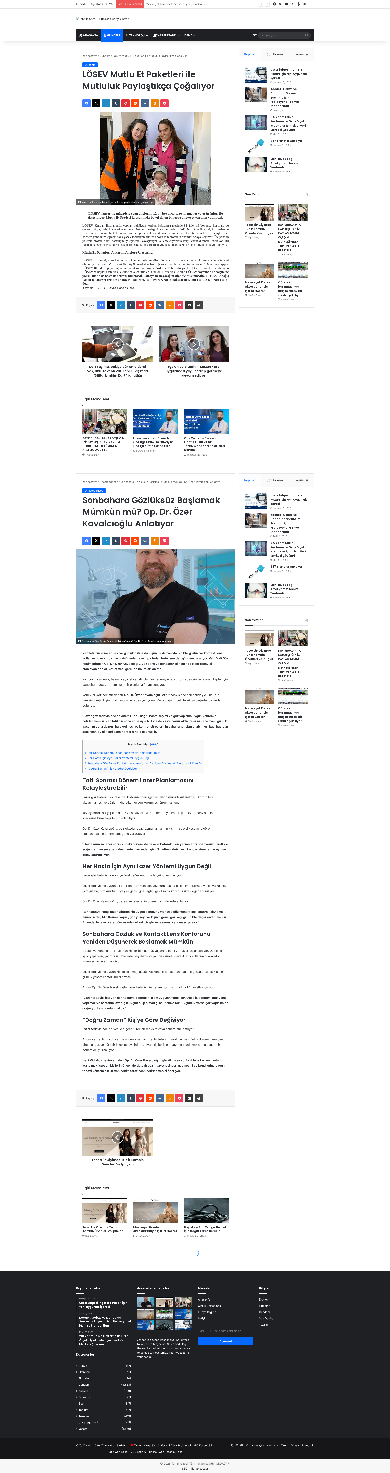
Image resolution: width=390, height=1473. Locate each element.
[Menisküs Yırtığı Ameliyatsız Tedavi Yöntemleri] (256, 164)
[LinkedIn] (106, 103)
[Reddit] (135, 103)
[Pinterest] (125, 103)
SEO (195, 1445)
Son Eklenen (275, 54)
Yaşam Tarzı (167, 35)
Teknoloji (136, 35)
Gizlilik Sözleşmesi (209, 1305)
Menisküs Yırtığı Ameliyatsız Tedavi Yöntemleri (284, 163)
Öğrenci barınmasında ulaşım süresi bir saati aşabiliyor (180, 4)
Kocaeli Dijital (169, 1445)
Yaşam (83, 1428)
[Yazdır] (199, 305)
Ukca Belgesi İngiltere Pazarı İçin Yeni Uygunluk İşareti (288, 73)
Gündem (113, 35)
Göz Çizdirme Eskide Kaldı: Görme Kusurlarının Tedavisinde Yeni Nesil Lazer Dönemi (204, 444)
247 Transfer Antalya (286, 141)
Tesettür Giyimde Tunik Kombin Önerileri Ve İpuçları (259, 229)
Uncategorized (88, 1422)
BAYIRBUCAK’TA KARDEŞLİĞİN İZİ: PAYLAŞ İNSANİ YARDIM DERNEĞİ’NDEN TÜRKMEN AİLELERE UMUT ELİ (103, 444)
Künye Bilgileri (207, 1312)
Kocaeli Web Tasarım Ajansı (166, 1451)
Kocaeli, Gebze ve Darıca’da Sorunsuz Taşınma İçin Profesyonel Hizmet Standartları (285, 97)
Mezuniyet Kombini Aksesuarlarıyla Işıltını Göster (259, 286)
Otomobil (84, 1397)
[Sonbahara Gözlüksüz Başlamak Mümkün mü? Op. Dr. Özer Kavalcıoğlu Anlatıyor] (145, 1302)
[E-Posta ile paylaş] (189, 305)
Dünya (83, 1365)
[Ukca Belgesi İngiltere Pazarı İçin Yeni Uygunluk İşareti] (256, 75)
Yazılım (263, 1324)
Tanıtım (83, 1409)
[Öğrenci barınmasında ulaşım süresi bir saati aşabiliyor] (293, 270)
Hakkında (272, 1445)
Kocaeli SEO (206, 1445)
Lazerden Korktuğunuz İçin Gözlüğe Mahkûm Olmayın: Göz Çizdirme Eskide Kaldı (153, 442)
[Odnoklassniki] (155, 103)
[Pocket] (164, 103)
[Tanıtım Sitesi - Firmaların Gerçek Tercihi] (103, 19)
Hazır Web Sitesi (117, 1451)
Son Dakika (266, 1318)
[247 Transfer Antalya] (256, 146)
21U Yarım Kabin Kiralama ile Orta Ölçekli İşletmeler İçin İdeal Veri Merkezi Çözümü (288, 123)
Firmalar (84, 1378)
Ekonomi (84, 1372)
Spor (82, 1403)
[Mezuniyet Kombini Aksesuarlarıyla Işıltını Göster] (259, 270)
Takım (284, 1445)
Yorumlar (301, 54)
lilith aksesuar (199, 1468)
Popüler (250, 54)
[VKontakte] (145, 103)
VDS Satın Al (138, 1451)
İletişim (202, 1318)
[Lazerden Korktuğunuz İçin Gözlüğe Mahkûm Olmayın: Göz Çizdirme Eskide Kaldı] (155, 421)
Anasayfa (90, 35)
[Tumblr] (116, 103)
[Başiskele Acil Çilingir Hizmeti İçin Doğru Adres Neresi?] (164, 1325)
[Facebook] (86, 103)
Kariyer (83, 1391)
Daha (188, 35)
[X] (96, 103)
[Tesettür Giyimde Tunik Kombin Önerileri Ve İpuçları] (259, 212)
